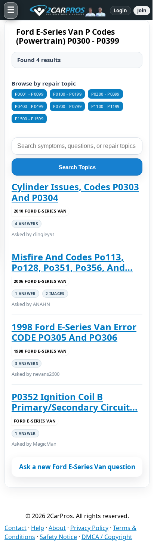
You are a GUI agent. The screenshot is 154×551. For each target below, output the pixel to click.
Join (142, 10)
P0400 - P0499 (29, 106)
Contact (15, 528)
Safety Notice (58, 537)
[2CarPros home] (63, 10)
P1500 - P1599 (29, 118)
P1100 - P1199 (105, 106)
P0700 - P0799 (67, 106)
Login (120, 10)
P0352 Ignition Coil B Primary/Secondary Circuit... (75, 402)
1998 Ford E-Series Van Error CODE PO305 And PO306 (74, 332)
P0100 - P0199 (67, 94)
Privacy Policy (89, 528)
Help (37, 528)
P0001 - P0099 (29, 94)
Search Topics (77, 167)
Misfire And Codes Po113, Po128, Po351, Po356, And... (72, 262)
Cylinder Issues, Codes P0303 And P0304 (75, 192)
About (57, 528)
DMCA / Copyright (106, 537)
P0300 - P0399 (105, 94)
